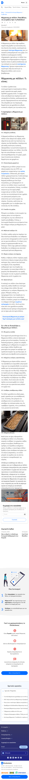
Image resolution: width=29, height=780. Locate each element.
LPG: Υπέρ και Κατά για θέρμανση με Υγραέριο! (16, 699)
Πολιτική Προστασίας (17, 767)
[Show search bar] (2, 7)
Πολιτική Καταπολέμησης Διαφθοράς (9, 769)
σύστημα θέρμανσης (15, 50)
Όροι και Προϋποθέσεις (6, 767)
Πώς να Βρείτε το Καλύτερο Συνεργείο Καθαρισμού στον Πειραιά (11, 532)
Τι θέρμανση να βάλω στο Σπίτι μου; (13, 711)
